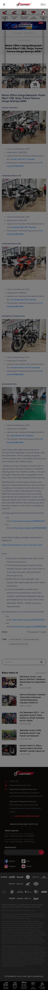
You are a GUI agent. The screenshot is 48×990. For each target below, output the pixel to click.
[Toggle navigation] (4, 4)
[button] (43, 4)
